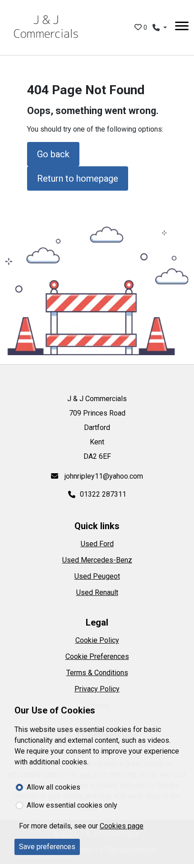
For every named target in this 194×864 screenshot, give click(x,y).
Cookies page (121, 826)
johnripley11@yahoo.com (103, 476)
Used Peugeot (97, 576)
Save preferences (47, 846)
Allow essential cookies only (72, 805)
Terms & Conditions (97, 672)
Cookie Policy (97, 640)
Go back (53, 154)
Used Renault (97, 592)
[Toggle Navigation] (182, 27)
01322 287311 (103, 494)
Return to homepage (77, 178)
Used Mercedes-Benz (97, 560)
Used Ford (97, 543)
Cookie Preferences (97, 656)
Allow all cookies (53, 787)
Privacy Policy (97, 689)
